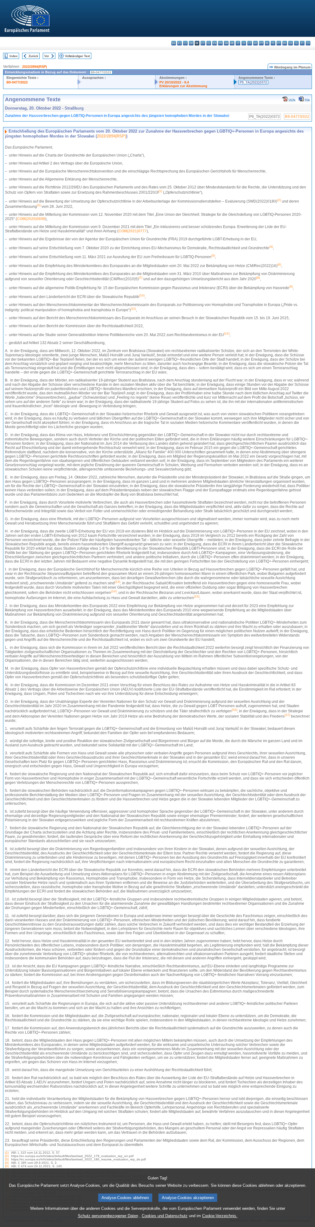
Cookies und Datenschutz (165, 1215)
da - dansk (191, 43)
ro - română (284, 43)
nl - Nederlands (267, 43)
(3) (7, 1159)
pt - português (279, 43)
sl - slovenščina (296, 43)
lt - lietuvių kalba (249, 43)
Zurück (33, 56)
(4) (7, 1162)
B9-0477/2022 (17, 82)
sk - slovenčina (290, 43)
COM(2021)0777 (132, 231)
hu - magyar (255, 43)
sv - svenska (308, 43)
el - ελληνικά (208, 43)
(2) (7, 1156)
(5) (7, 1166)
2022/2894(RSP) (34, 66)
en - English (214, 43)
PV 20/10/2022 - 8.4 (174, 82)
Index (14, 56)
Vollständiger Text (77, 56)
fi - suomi (302, 43)
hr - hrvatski (232, 43)
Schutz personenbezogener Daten (108, 1215)
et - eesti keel (203, 43)
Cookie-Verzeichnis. (219, 1215)
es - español (179, 43)
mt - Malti (261, 43)
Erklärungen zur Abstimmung (183, 86)
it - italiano (238, 43)
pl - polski (273, 43)
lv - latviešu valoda (243, 43)
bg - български (173, 43)
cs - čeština (185, 43)
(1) (7, 1152)
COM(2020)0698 (31, 219)
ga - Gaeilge (226, 43)
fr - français (220, 43)
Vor (46, 56)
